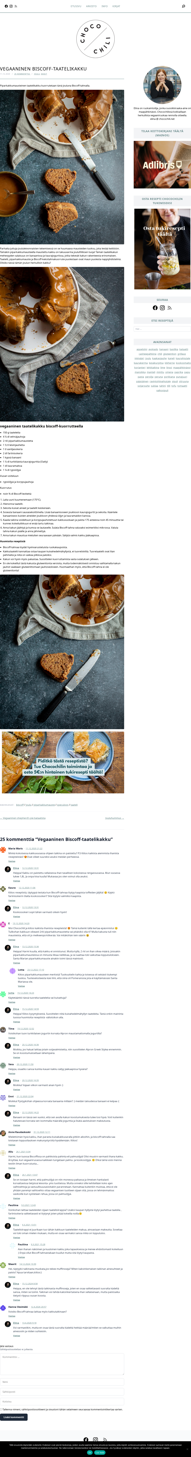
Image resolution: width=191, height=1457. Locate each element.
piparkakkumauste (44, 804)
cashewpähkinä (147, 354)
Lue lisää (100, 1452)
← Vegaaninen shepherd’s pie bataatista (23, 818)
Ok (89, 1452)
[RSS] (15, 6)
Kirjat (116, 6)
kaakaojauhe (159, 358)
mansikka (140, 372)
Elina (16, 868)
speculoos (62, 804)
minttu (160, 372)
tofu (173, 385)
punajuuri (181, 376)
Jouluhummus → (114, 818)
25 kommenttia (22, 74)
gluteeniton (169, 354)
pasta (141, 376)
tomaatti (182, 385)
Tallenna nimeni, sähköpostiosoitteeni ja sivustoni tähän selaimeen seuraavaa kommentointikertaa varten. (63, 1409)
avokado (153, 349)
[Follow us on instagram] (162, 307)
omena (169, 372)
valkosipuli (162, 390)
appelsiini (142, 349)
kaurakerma (141, 363)
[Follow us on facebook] (155, 307)
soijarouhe (144, 385)
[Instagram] (11, 6)
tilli (168, 385)
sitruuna (184, 381)
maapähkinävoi (182, 367)
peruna (159, 376)
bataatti (183, 349)
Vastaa (11, 861)
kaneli (171, 358)
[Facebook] (6, 6)
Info (105, 6)
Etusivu (76, 6)
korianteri (139, 367)
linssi (169, 367)
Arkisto (91, 6)
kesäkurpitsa (156, 363)
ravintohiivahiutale (160, 381)
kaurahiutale (183, 358)
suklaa (154, 385)
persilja (149, 376)
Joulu (37, 74)
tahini (162, 385)
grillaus (182, 354)
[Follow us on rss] (169, 307)
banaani (163, 349)
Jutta (11, 993)
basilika (174, 349)
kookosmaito (183, 363)
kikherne (170, 363)
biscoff (20, 804)
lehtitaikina (153, 367)
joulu (28, 804)
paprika (178, 372)
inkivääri (139, 358)
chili (160, 354)
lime (162, 367)
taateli (74, 804)
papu (187, 372)
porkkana (169, 376)
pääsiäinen (142, 381)
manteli (151, 372)
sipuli (175, 381)
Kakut (44, 74)
